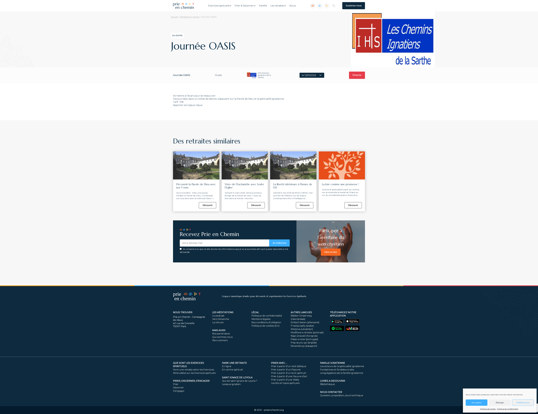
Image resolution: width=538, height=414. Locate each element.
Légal (255, 312)
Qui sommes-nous (222, 337)
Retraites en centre (189, 17)
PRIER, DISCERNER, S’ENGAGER (191, 381)
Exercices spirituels (218, 6)
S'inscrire (357, 75)
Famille (263, 6)
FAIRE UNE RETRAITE (234, 363)
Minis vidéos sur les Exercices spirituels (194, 373)
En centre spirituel (232, 369)
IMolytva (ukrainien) (302, 329)
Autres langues (301, 312)
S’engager (179, 391)
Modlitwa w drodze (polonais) (307, 332)
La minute (218, 322)
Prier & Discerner (244, 6)
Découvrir (208, 205)
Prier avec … (279, 363)
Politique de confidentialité (507, 409)
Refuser (500, 402)
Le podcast (218, 315)
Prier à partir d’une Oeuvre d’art (289, 376)
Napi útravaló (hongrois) (304, 336)
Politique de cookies (488, 409)
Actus (292, 6)
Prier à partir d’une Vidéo (285, 379)
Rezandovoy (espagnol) (304, 346)
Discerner (178, 387)
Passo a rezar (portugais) (304, 339)
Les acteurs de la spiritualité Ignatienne (342, 366)
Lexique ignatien (231, 384)
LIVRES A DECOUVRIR (332, 381)
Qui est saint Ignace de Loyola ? (239, 381)
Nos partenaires (221, 333)
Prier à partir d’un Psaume (286, 369)
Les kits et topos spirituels (285, 383)
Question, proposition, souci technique (341, 395)
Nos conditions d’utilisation (266, 322)
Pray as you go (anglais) (304, 342)
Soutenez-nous (353, 5)
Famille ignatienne (332, 363)
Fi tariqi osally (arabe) (302, 325)
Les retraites (277, 6)
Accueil (174, 17)
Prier (175, 384)
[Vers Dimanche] (320, 6)
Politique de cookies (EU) (265, 325)
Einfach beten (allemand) (305, 322)
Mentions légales (260, 319)
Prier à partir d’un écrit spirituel (288, 373)
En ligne (226, 366)
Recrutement (220, 340)
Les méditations (222, 312)
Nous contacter (331, 392)
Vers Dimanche (220, 319)
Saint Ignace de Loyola (237, 377)
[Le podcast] (313, 6)
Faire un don (330, 252)
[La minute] (327, 6)
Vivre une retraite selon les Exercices (193, 369)
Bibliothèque (327, 384)
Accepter (477, 402)
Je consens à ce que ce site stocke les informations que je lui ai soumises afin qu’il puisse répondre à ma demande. (234, 250)
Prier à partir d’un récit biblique (288, 366)
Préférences (522, 402)
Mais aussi (218, 330)
